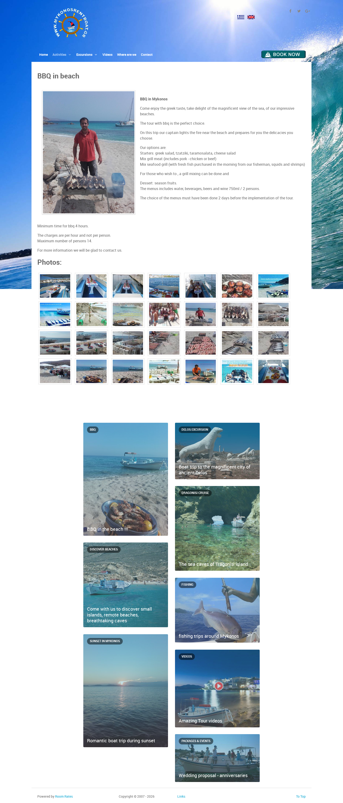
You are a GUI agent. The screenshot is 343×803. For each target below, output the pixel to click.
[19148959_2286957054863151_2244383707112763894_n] (92, 315)
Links (181, 796)
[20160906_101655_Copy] (273, 315)
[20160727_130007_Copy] (165, 315)
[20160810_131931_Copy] (237, 315)
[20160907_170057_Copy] (92, 372)
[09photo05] (128, 286)
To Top (301, 796)
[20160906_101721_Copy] (92, 343)
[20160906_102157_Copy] (128, 343)
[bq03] (273, 372)
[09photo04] (92, 286)
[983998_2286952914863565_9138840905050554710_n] (165, 372)
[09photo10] (201, 286)
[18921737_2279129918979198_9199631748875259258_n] (55, 315)
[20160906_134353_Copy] (273, 343)
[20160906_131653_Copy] (165, 343)
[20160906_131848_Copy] (201, 343)
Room (64, 796)
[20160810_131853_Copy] (201, 315)
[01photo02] (55, 286)
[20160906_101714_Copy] (55, 343)
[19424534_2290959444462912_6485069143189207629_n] (128, 315)
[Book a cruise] (283, 53)
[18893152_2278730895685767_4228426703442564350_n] (273, 286)
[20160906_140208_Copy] (55, 372)
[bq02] (237, 372)
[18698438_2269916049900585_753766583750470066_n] (237, 286)
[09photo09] (165, 286)
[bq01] (201, 372)
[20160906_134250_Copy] (237, 343)
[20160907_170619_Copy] (128, 372)
